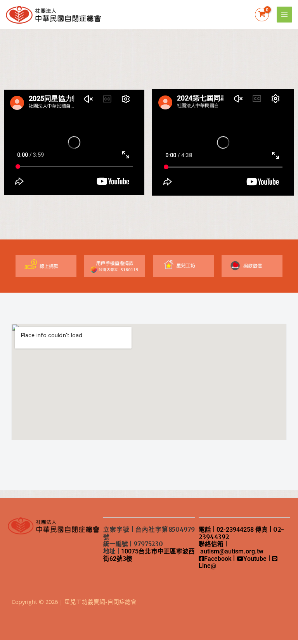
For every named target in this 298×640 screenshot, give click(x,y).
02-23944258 (235, 529)
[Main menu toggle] (284, 14)
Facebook (217, 558)
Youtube (255, 558)
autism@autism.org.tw (231, 551)
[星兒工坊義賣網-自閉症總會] (53, 15)
